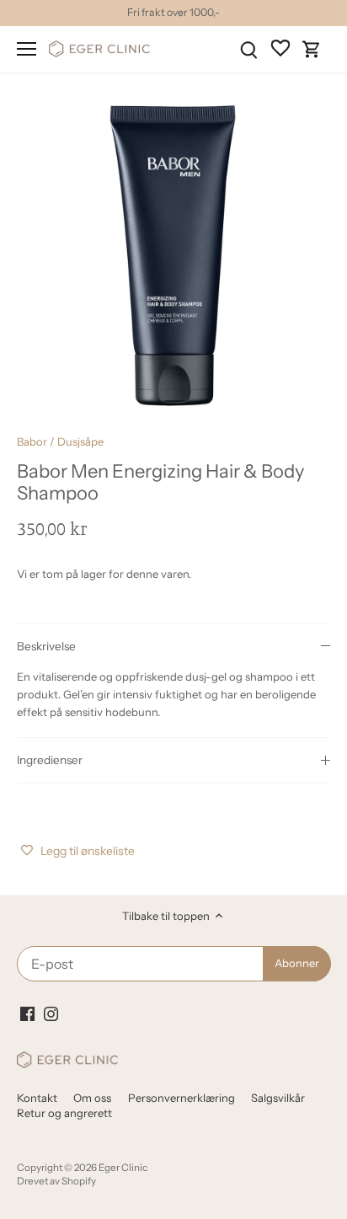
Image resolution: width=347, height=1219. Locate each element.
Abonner (308, 651)
